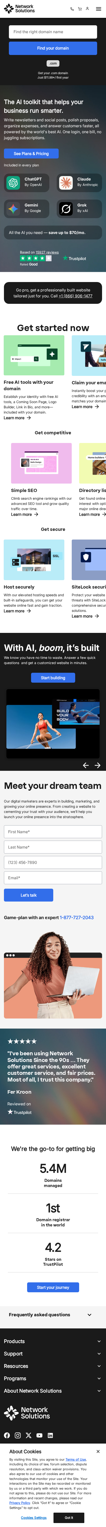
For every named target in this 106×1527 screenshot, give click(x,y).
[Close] (98, 1451)
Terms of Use (76, 1459)
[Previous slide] (85, 765)
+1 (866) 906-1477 (75, 295)
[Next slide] (97, 765)
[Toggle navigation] (97, 8)
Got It (69, 1518)
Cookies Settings (34, 1518)
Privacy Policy (19, 1503)
